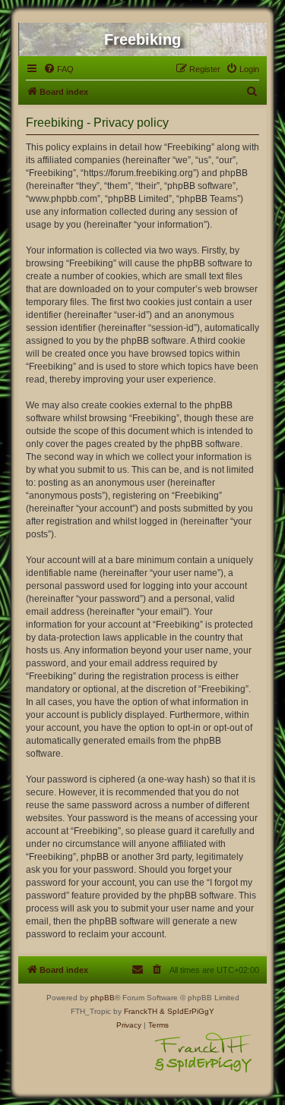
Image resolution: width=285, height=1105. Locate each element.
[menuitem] (58, 69)
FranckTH (140, 1011)
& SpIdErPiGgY (187, 1011)
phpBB (102, 997)
